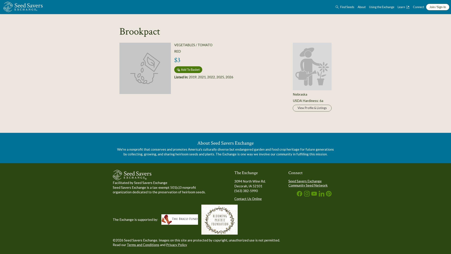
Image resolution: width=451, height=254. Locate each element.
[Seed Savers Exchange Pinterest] (329, 195)
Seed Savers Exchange (305, 181)
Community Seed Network (308, 185)
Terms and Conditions (143, 245)
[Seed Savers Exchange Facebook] (299, 195)
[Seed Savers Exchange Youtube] (314, 195)
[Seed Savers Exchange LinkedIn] (321, 195)
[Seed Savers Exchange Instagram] (307, 195)
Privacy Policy (176, 245)
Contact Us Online (248, 199)
